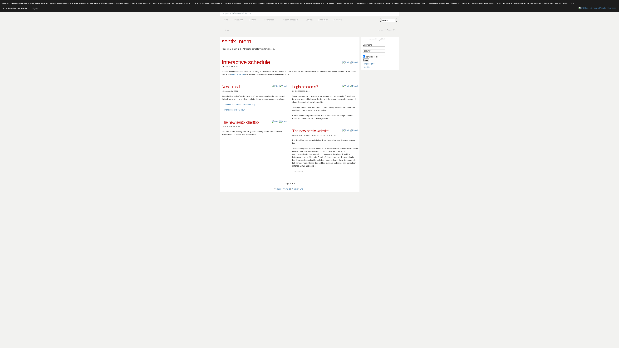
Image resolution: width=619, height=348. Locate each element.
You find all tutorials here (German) (239, 104)
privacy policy (568, 3)
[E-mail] (354, 62)
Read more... (299, 172)
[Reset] (396, 20)
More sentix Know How (234, 110)
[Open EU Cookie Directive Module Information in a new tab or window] (597, 7)
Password (367, 51)
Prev (285, 189)
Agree (35, 8)
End (301, 189)
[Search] (380, 20)
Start (278, 189)
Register (366, 67)
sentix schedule (238, 74)
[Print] (345, 62)
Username (367, 45)
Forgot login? (368, 64)
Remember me (371, 57)
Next (296, 189)
